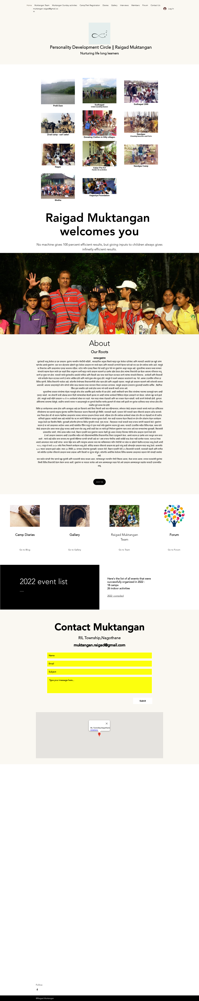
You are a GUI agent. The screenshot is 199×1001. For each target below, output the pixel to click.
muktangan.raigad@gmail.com (99, 645)
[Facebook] (37, 989)
